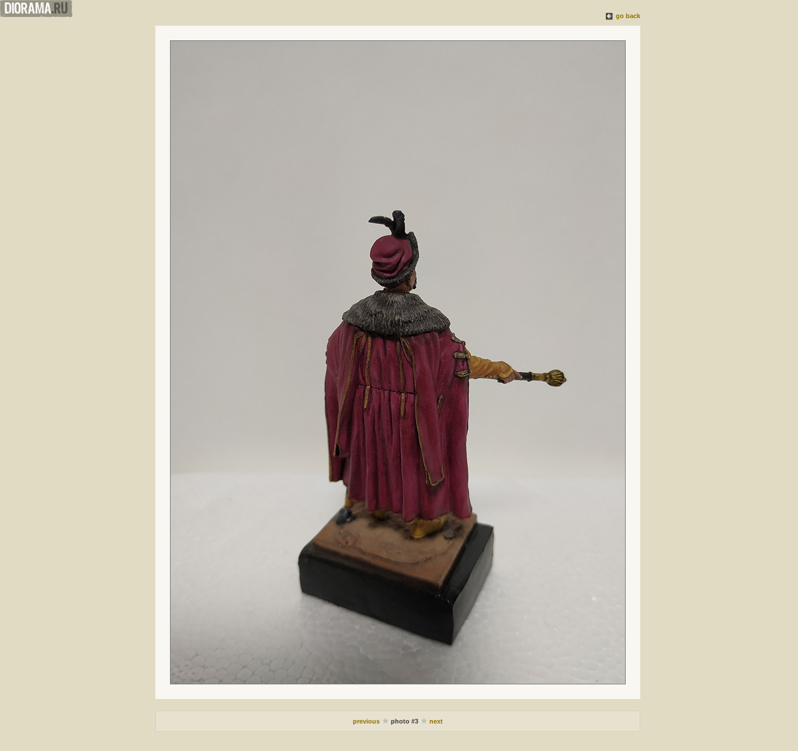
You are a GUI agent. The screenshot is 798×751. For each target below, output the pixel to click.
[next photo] (397, 362)
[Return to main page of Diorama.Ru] (36, 14)
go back (628, 15)
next (436, 721)
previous (367, 721)
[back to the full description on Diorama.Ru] (610, 15)
